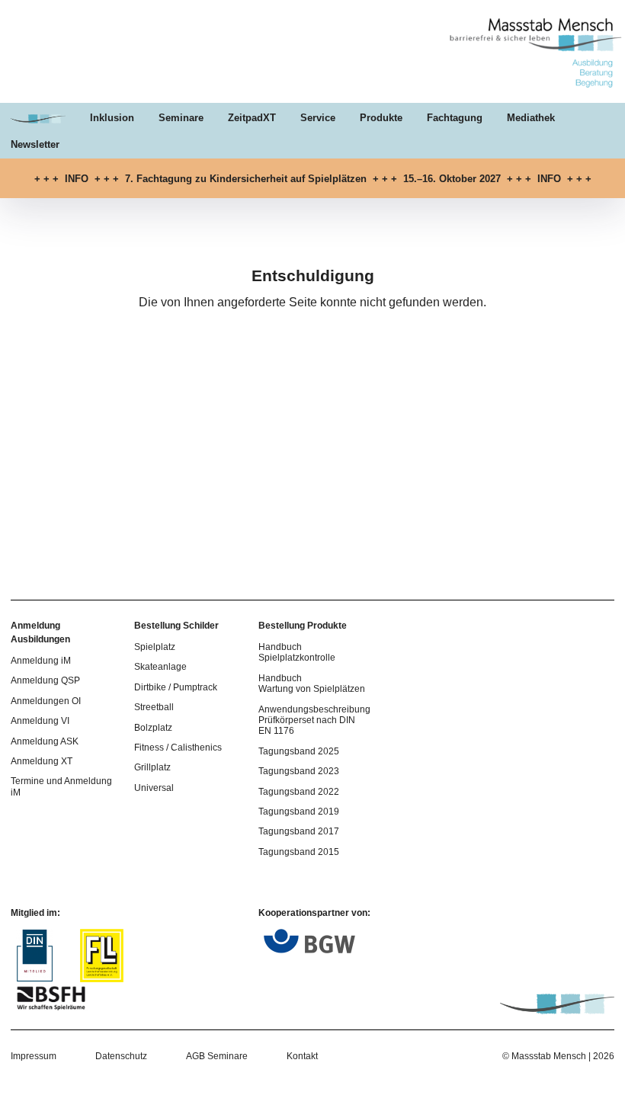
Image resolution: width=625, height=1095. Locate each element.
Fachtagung (454, 117)
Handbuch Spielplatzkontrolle (296, 652)
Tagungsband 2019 (298, 811)
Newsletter (35, 144)
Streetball (154, 707)
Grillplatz (152, 767)
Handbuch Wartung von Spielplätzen (311, 683)
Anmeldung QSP (45, 680)
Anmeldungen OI (46, 701)
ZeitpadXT (252, 117)
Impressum (33, 1056)
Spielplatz (154, 647)
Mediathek (531, 117)
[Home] (531, 85)
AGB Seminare (217, 1056)
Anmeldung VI (40, 721)
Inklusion (112, 117)
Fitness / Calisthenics (178, 747)
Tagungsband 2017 (298, 831)
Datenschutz (121, 1056)
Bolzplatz (153, 727)
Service (317, 117)
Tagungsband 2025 (298, 751)
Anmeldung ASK (45, 741)
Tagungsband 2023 (298, 771)
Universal (154, 788)
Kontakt (302, 1056)
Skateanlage (160, 666)
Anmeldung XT (41, 761)
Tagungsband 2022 (298, 791)
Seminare (181, 117)
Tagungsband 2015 (298, 852)
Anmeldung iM (41, 660)
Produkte (381, 117)
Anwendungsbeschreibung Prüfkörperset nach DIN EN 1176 (314, 720)
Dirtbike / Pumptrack (175, 687)
